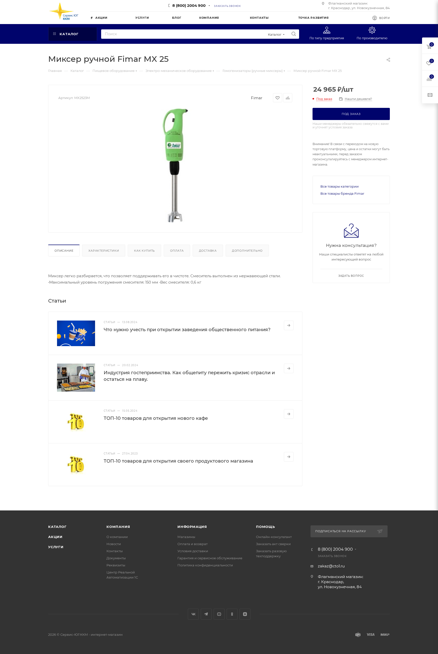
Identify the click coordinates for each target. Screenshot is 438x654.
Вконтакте (193, 614)
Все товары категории (339, 186)
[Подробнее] (289, 325)
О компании (117, 537)
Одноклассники (232, 614)
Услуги (56, 547)
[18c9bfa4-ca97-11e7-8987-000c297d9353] (175, 166)
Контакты (114, 551)
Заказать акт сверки (273, 544)
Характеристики (103, 250)
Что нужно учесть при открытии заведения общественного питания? (187, 329)
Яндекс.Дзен (245, 614)
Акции (55, 537)
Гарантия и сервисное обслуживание (209, 558)
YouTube (219, 614)
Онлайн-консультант (274, 537)
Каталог (57, 527)
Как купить (144, 250)
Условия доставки (192, 551)
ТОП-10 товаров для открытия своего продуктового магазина (178, 461)
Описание (63, 250)
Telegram (206, 614)
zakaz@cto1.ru (331, 566)
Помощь (265, 527)
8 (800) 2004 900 (189, 5)
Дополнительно (247, 250)
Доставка (208, 250)
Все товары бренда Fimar (342, 193)
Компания (118, 527)
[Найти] (293, 34)
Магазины (186, 537)
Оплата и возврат (192, 544)
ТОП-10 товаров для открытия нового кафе (156, 418)
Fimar (256, 97)
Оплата (177, 250)
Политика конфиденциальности (205, 565)
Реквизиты (115, 565)
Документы (116, 558)
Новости (113, 544)
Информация (192, 527)
